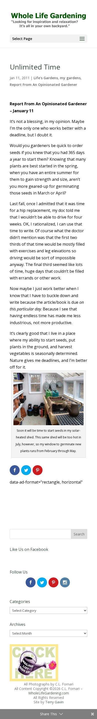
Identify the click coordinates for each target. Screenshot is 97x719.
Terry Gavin (54, 702)
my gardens (70, 78)
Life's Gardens (46, 78)
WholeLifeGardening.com (48, 693)
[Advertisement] (48, 498)
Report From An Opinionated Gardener (43, 84)
